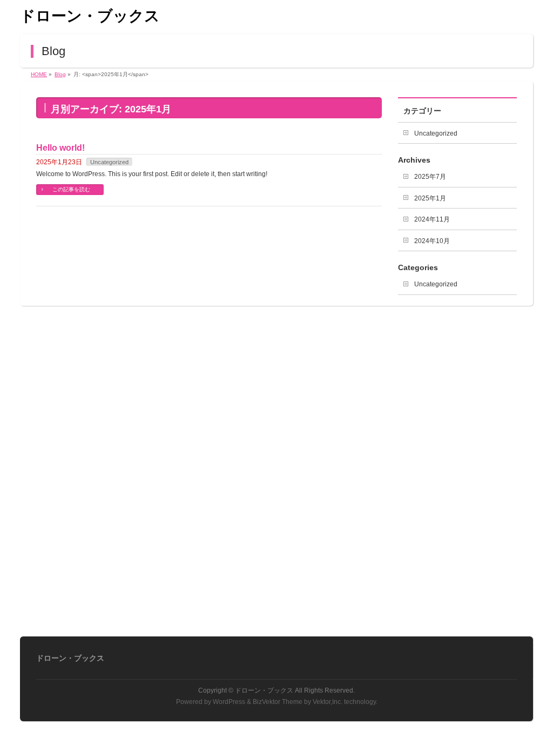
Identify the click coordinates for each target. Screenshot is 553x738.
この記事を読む (71, 189)
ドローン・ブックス (90, 16)
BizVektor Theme (277, 702)
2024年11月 (432, 219)
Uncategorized (109, 162)
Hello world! (60, 147)
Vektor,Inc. (327, 702)
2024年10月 (432, 241)
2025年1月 (430, 198)
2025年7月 (430, 176)
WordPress (229, 702)
